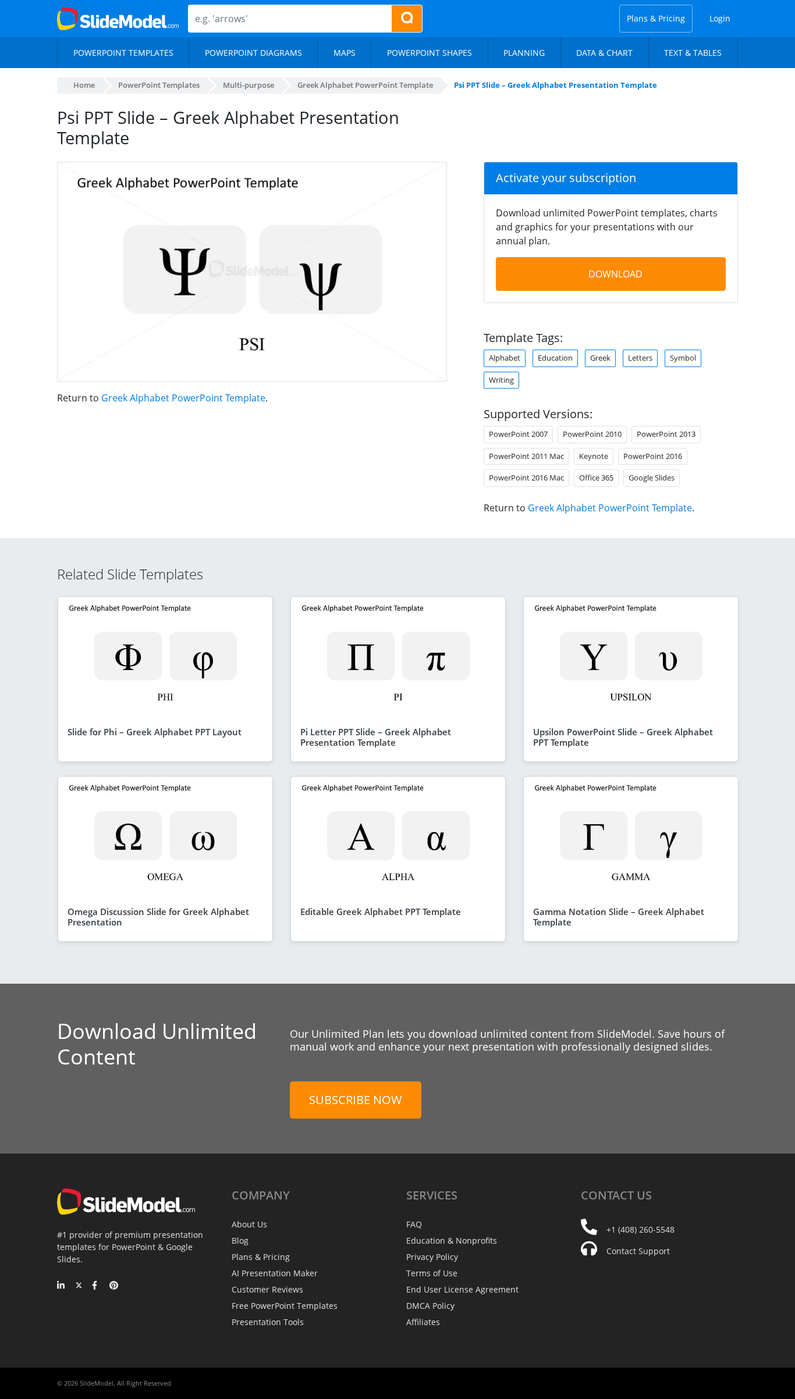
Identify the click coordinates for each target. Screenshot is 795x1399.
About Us (249, 1224)
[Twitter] (78, 1286)
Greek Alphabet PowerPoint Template (183, 397)
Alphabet (504, 358)
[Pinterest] (113, 1286)
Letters (640, 358)
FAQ (414, 1224)
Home (84, 85)
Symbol (683, 358)
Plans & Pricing (656, 18)
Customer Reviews (267, 1289)
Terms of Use (431, 1273)
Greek (600, 358)
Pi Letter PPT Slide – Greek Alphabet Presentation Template (375, 737)
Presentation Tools (268, 1321)
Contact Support (638, 1250)
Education (555, 358)
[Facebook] (96, 1286)
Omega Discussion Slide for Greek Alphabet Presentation (158, 917)
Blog (240, 1240)
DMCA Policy (430, 1305)
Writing (501, 380)
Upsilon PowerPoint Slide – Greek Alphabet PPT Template (623, 737)
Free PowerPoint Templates (285, 1305)
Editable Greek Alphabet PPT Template (380, 911)
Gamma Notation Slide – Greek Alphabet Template (618, 917)
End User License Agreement (462, 1289)
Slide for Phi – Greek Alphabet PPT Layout (155, 732)
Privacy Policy (432, 1256)
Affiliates (423, 1321)
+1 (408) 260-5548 (640, 1229)
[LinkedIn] (61, 1286)
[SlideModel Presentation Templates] (118, 18)
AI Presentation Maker (275, 1273)
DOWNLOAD (615, 274)
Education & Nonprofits (451, 1240)
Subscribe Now (355, 1100)
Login (719, 18)
